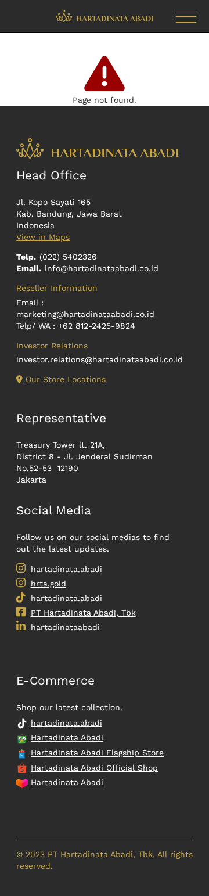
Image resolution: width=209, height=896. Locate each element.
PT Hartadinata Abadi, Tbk (83, 612)
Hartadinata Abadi (67, 737)
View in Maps (43, 237)
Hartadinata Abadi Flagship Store (97, 752)
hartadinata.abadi (66, 569)
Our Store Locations (66, 379)
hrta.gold (48, 583)
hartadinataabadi (65, 627)
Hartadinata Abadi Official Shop (94, 767)
